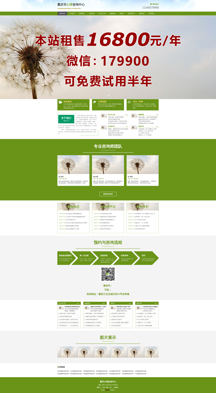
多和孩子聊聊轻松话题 (114, 119)
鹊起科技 (107, 390)
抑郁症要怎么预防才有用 (118, 313)
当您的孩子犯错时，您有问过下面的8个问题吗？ (121, 121)
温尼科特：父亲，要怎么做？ (146, 131)
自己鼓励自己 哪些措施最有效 (74, 213)
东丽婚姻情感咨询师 (63, 373)
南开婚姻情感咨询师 (101, 371)
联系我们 (151, 13)
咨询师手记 (131, 13)
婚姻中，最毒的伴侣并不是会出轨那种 (118, 129)
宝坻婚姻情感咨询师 (127, 373)
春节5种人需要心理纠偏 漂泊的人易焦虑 (76, 222)
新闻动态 (82, 13)
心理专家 (91, 13)
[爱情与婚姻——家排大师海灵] (58, 352)
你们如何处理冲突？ (140, 229)
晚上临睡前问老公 (105, 222)
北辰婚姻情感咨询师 (101, 373)
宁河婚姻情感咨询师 (140, 373)
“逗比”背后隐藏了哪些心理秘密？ (120, 322)
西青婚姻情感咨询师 (76, 373)
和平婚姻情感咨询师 (63, 371)
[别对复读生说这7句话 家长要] (142, 352)
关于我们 (72, 13)
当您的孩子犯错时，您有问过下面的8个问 (71, 319)
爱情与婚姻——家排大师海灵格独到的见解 (149, 117)
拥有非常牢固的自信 (105, 229)
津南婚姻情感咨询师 (89, 373)
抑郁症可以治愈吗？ (117, 319)
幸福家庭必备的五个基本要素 (146, 123)
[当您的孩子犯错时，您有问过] (125, 352)
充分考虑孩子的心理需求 (106, 225)
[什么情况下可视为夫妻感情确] (75, 352)
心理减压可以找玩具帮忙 (118, 316)
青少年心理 (102, 13)
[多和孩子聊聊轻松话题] (108, 352)
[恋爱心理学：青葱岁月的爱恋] (92, 352)
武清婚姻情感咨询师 (114, 373)
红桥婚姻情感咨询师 (127, 371)
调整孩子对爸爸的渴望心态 (115, 135)
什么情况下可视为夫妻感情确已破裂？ (76, 216)
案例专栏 (142, 13)
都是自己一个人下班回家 (144, 135)
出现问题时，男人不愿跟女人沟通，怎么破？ (150, 129)
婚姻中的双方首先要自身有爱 (116, 133)
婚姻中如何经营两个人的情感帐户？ (147, 119)
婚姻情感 (112, 13)
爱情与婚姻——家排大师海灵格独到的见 (96, 313)
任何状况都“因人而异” (114, 131)
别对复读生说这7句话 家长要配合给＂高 (70, 322)
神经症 (122, 13)
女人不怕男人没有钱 (143, 133)
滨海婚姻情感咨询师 (140, 371)
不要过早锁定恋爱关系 (144, 121)
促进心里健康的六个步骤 (72, 229)
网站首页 (62, 13)
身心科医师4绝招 (117, 325)
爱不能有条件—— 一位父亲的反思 (69, 325)
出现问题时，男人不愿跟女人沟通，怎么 (148, 313)
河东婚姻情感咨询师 (76, 371)
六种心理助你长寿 (70, 219)
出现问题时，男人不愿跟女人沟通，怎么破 (146, 213)
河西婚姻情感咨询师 (89, 371)
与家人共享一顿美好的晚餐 (142, 225)
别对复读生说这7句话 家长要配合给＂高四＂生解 (121, 123)
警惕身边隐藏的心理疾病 (72, 225)
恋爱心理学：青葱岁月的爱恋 (116, 117)
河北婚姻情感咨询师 (114, 371)
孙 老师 (130, 177)
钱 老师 (95, 177)
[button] (5, 57)
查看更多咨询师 (108, 194)
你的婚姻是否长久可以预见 (93, 325)
